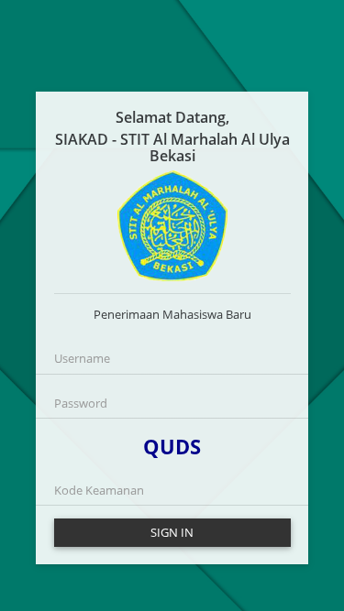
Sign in (172, 532)
